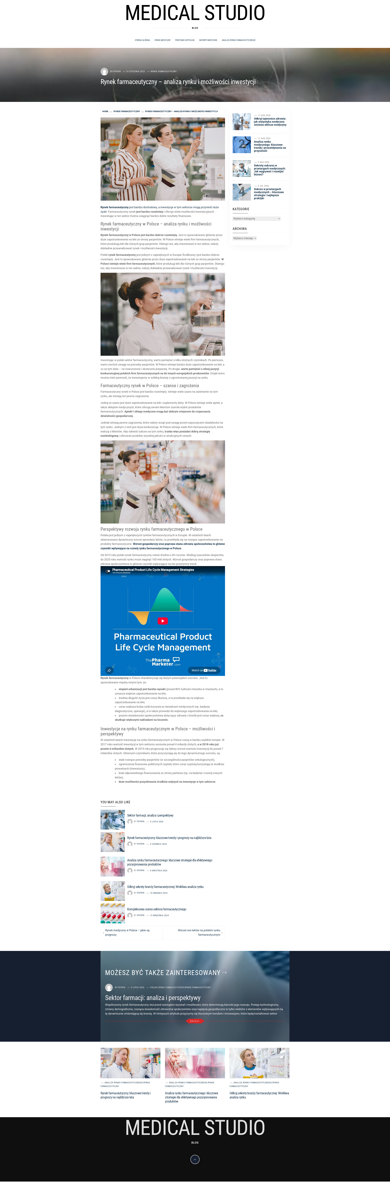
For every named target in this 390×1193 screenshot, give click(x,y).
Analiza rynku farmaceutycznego (238, 40)
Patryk (117, 71)
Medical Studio (195, 12)
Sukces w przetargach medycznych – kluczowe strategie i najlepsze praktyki (269, 193)
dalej (194, 1021)
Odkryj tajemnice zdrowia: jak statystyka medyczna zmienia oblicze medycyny (270, 121)
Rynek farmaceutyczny (164, 71)
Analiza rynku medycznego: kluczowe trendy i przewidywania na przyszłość (270, 146)
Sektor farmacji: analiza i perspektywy (150, 815)
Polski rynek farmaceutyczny (167, 987)
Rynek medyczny (163, 40)
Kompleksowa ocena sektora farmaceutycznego (156, 909)
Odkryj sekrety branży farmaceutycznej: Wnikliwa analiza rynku (165, 887)
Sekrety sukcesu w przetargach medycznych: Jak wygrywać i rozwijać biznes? (270, 170)
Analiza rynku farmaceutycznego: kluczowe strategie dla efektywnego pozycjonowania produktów (191, 1097)
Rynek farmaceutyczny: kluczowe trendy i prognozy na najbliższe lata (169, 838)
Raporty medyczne (208, 40)
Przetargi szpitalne (185, 40)
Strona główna (142, 40)
